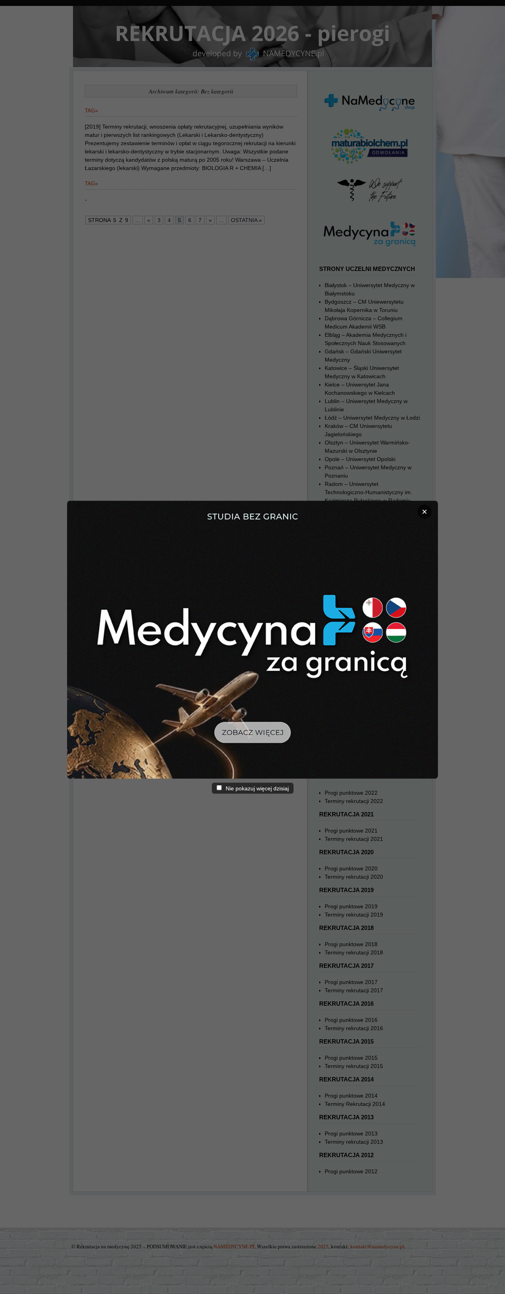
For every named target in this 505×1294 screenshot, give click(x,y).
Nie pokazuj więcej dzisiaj (256, 788)
